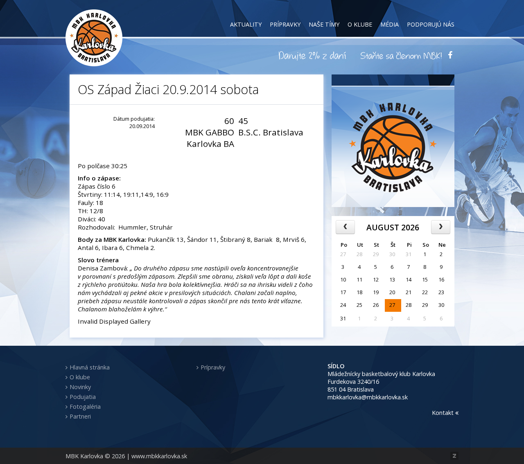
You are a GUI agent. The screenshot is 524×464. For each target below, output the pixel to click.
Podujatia (83, 397)
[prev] (345, 227)
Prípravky (285, 24)
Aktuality (246, 24)
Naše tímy (324, 24)
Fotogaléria (85, 406)
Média (389, 24)
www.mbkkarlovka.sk (159, 456)
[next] (440, 227)
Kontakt (443, 413)
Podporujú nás (430, 24)
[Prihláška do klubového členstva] (401, 55)
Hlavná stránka (90, 367)
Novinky (80, 387)
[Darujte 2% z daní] (314, 55)
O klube (360, 24)
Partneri (80, 416)
